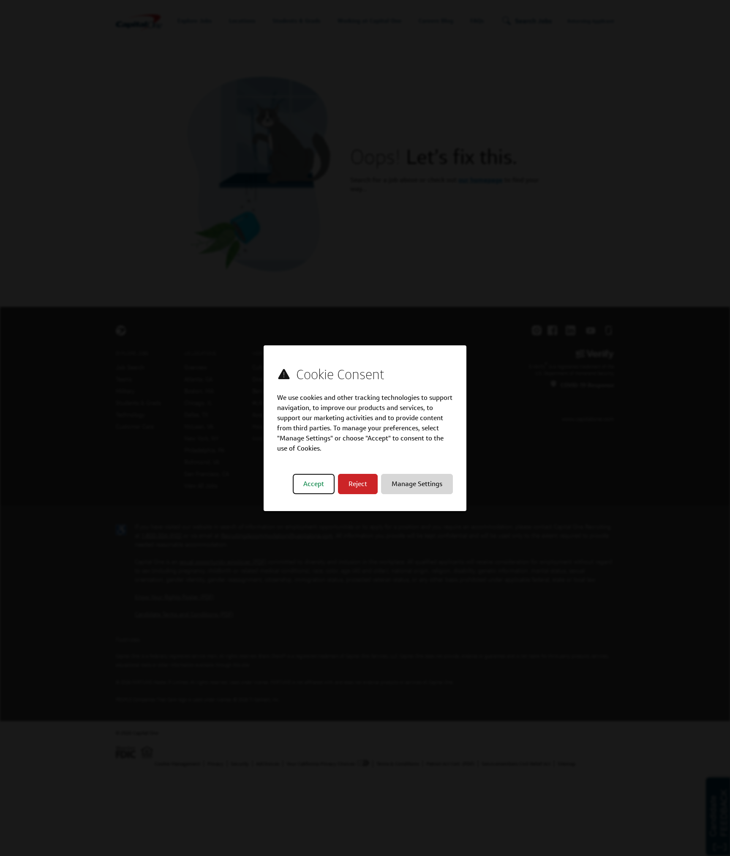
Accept (313, 483)
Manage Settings (417, 483)
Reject (358, 483)
